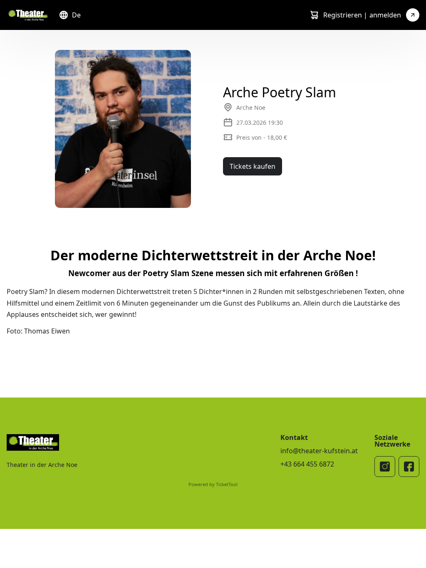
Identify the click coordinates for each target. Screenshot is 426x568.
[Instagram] (384, 466)
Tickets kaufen (252, 166)
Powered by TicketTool (213, 484)
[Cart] (314, 15)
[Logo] (28, 15)
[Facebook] (409, 466)
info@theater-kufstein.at (319, 450)
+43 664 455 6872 (307, 464)
